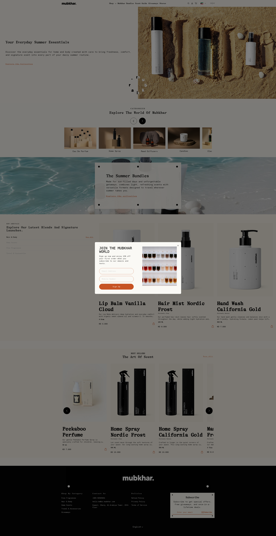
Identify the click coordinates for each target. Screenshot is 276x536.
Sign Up (116, 287)
